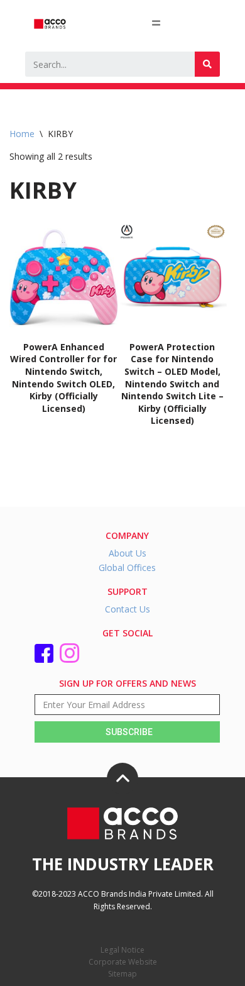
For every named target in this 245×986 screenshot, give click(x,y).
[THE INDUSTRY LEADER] (122, 778)
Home (22, 134)
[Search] (207, 64)
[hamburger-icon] (156, 22)
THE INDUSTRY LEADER (123, 864)
